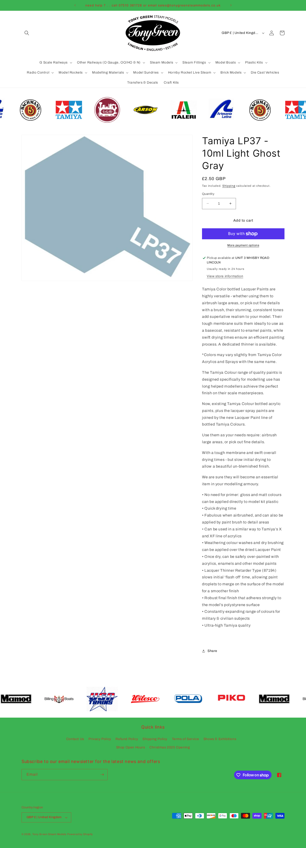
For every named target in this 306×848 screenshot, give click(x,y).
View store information (225, 276)
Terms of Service (185, 739)
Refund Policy (126, 739)
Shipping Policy (154, 739)
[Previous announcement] (75, 5)
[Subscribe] (102, 774)
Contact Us (75, 739)
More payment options (243, 245)
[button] (27, 33)
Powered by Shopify (80, 834)
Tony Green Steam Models (49, 834)
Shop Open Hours (130, 747)
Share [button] (212, 651)
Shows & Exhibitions (219, 739)
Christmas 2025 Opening (169, 747)
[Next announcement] (231, 5)
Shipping (228, 185)
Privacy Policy (99, 739)
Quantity (208, 194)
